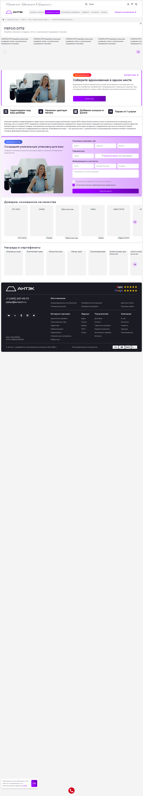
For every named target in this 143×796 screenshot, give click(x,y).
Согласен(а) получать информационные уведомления (96, 185)
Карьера (124, 329)
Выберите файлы (111, 156)
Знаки (83, 332)
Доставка (98, 318)
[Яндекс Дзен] (15, 315)
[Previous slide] (8, 222)
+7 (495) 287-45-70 (13, 5)
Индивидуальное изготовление (64, 303)
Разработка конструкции (91, 303)
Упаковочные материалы (61, 336)
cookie (24, 786)
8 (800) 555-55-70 (28, 5)
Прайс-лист (55, 339)
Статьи (84, 322)
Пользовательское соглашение (84, 347)
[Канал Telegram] (34, 315)
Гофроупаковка (57, 329)
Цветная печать (127, 303)
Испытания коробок (103, 332)
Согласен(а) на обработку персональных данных (93, 181)
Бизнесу (98, 336)
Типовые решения (58, 306)
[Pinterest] (27, 315)
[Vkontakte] (9, 315)
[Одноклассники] (21, 315)
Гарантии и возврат (103, 325)
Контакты (125, 322)
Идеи (83, 318)
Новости (124, 325)
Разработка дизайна (89, 306)
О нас (123, 318)
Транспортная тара (58, 322)
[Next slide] (134, 222)
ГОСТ (83, 329)
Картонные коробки (59, 318)
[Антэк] (3, 20)
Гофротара (55, 325)
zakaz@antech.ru (45, 5)
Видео (84, 325)
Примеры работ (127, 306)
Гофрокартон (56, 332)
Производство (127, 332)
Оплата (98, 322)
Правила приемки (102, 329)
